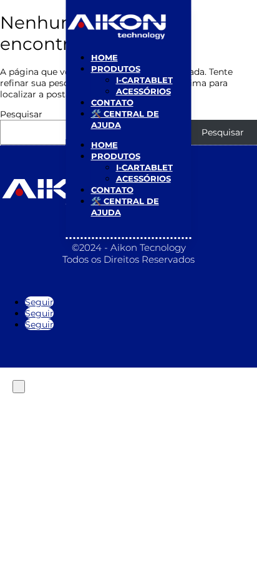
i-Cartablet (144, 80)
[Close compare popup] (18, 386)
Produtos (115, 69)
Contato (112, 102)
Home (104, 57)
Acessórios (143, 91)
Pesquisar (21, 114)
